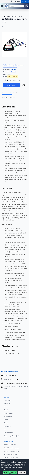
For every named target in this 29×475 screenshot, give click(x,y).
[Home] (3, 26)
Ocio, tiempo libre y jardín (12, 436)
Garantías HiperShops (11, 458)
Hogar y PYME (8, 413)
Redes (6, 423)
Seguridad (7, 403)
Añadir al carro (11, 85)
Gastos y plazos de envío (11, 451)
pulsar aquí (13, 375)
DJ (4, 429)
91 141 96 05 (14, 379)
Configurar (22, 472)
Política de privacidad (10, 454)
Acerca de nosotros (10, 445)
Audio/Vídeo (8, 416)
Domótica (7, 410)
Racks (6, 420)
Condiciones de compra (11, 448)
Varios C (13, 72)
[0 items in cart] (26, 5)
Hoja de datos (17, 93)
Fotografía (7, 426)
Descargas (5, 97)
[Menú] (2, 6)
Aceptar (6, 472)
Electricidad (7, 400)
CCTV (5, 407)
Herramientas (8, 433)
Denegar (13, 472)
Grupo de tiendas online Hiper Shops (15, 383)
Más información (6, 93)
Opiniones (12, 97)
